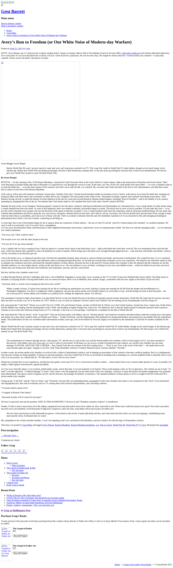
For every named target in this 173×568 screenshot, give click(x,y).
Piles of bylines (18, 465)
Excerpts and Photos (20, 478)
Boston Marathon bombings (83, 425)
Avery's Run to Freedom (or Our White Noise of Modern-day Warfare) (36, 35)
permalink (163, 425)
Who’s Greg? (12, 463)
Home (9, 30)
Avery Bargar (48, 425)
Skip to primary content (11, 23)
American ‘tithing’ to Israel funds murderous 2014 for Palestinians (34, 503)
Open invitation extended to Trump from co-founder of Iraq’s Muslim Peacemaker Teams (44, 500)
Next (15, 435)
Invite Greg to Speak (15, 485)
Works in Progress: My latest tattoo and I (23, 495)
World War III (119, 425)
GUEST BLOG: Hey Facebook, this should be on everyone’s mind (35, 498)
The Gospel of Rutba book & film (20, 468)
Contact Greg (12, 482)
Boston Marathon (62, 425)
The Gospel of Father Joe (17, 473)
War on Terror (106, 425)
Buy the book (18, 470)
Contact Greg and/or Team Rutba (137, 564)
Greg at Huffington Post (17, 510)
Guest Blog (11, 33)
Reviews (15, 475)
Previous (6, 435)
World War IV (132, 425)
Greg (28, 48)
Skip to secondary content (12, 26)
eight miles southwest (131, 53)
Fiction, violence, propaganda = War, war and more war (30, 505)
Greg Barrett (13, 11)
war (97, 425)
